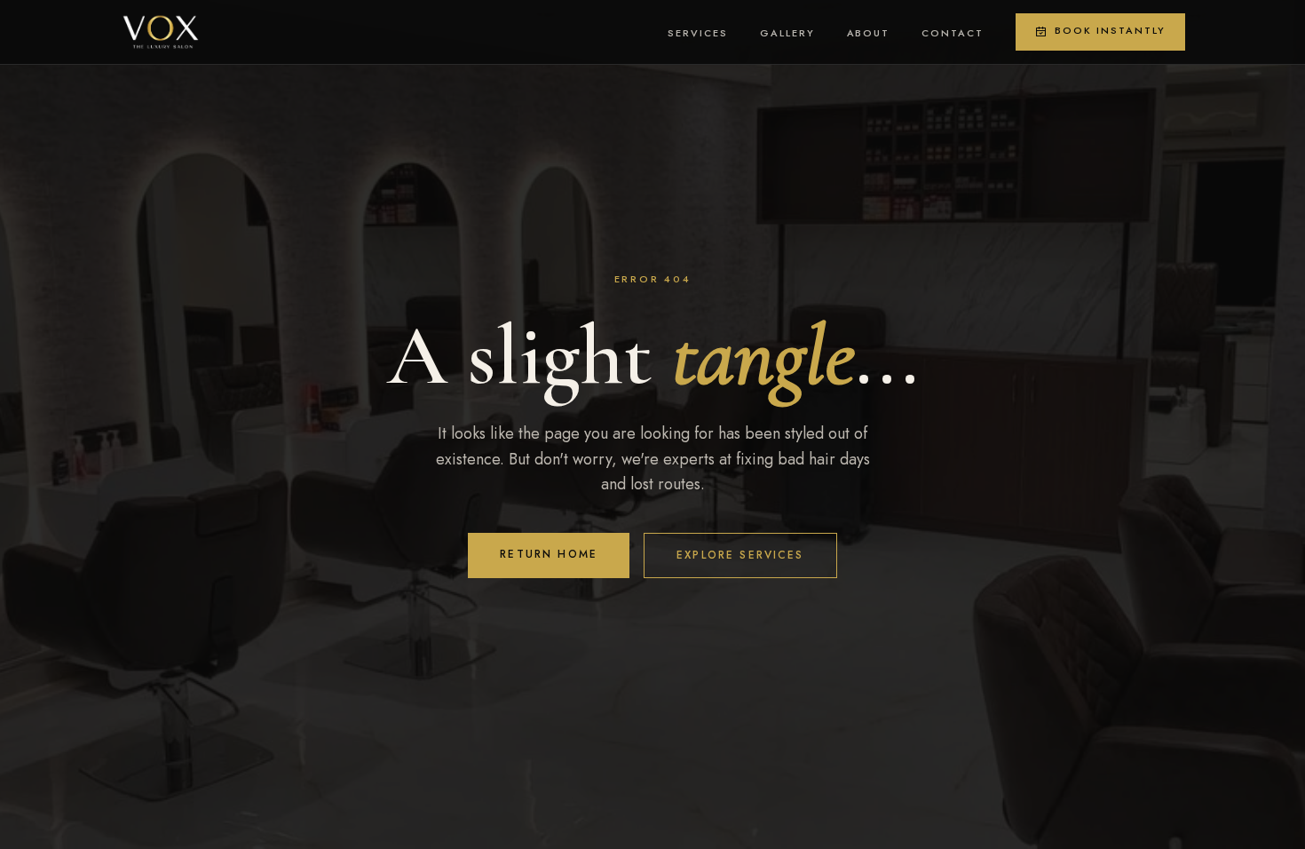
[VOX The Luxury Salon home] (161, 32)
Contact (952, 33)
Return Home (548, 554)
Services (698, 33)
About (868, 33)
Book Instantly (1110, 30)
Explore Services (740, 555)
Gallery (787, 33)
